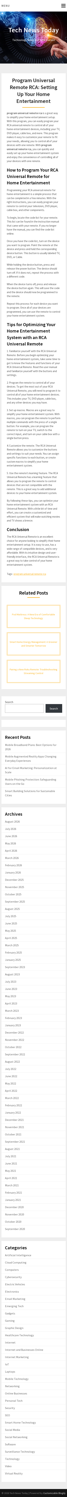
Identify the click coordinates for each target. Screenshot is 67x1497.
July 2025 (10, 916)
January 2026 (13, 872)
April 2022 (11, 1090)
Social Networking (16, 1437)
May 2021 (10, 1170)
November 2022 (14, 1040)
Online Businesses (16, 1393)
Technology (12, 1459)
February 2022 (13, 1105)
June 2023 (11, 989)
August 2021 (12, 1149)
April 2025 (11, 938)
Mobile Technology (16, 1379)
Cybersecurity (13, 1277)
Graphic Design (14, 1328)
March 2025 (12, 945)
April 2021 (11, 1178)
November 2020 (14, 1214)
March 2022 (12, 1098)
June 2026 (11, 836)
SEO (7, 1415)
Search (9, 702)
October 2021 (13, 1134)
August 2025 (12, 909)
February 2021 (13, 1192)
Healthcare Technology (19, 1335)
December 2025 (14, 879)
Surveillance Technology (20, 1451)
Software (10, 1444)
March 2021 (12, 1185)
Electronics (12, 1291)
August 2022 (12, 1061)
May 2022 (10, 1083)
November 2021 (14, 1127)
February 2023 (13, 1018)
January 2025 (13, 960)
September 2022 (15, 1054)
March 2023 (12, 1010)
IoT (7, 1364)
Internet (10, 1342)
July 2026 (10, 829)
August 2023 (12, 974)
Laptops (10, 1371)
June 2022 (11, 1076)
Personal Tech (14, 1400)
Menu (5, 5)
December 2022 (14, 1032)
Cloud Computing (15, 1262)
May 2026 (10, 843)
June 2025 (11, 923)
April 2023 (11, 1003)
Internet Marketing (17, 1357)
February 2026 (13, 865)
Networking (12, 1386)
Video (8, 1466)
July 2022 (10, 1069)
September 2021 (15, 1141)
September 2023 (15, 967)
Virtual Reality (14, 1473)
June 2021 (11, 1163)
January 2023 (13, 1025)
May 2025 (10, 930)
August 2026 (12, 821)
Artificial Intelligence (18, 1255)
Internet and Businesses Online (24, 1350)
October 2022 (13, 1047)
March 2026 (12, 858)
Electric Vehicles (15, 1284)
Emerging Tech (14, 1306)
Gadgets (10, 1313)
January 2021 (13, 1200)
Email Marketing (15, 1299)
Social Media (12, 1430)
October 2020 (13, 1221)
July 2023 (10, 981)
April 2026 (11, 850)
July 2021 (10, 1156)
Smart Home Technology (20, 1422)
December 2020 (14, 1207)
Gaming (10, 1320)
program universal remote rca (30, 574)
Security (10, 1408)
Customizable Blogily (54, 1493)
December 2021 (14, 1120)
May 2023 (10, 996)
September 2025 (15, 901)
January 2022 (13, 1112)
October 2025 (13, 894)
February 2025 (13, 952)
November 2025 (14, 887)
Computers (12, 1269)
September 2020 (15, 1229)
